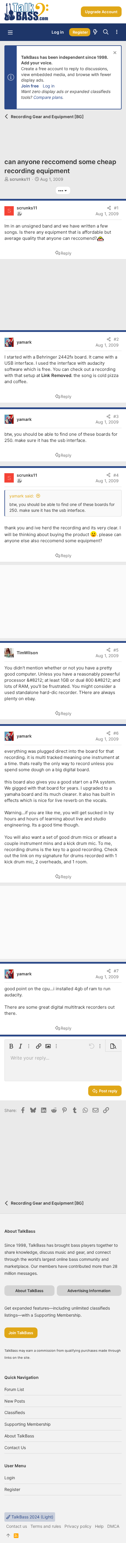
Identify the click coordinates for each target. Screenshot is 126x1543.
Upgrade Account (101, 11)
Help (99, 1526)
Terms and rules (45, 1526)
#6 (116, 733)
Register (12, 1489)
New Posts (14, 1401)
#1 (116, 207)
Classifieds (14, 1412)
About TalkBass (19, 1435)
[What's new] (95, 32)
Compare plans (47, 97)
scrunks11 (20, 179)
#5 (116, 649)
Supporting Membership (27, 1424)
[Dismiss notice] (114, 53)
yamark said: (21, 495)
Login (9, 1477)
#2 (116, 339)
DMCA (113, 1526)
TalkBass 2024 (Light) (31, 1516)
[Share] (109, 208)
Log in (49, 85)
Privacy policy (77, 1526)
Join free (30, 85)
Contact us (15, 1447)
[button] (10, 32)
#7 (116, 970)
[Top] (8, 1535)
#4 (116, 475)
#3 (116, 416)
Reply (66, 253)
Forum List (14, 1389)
